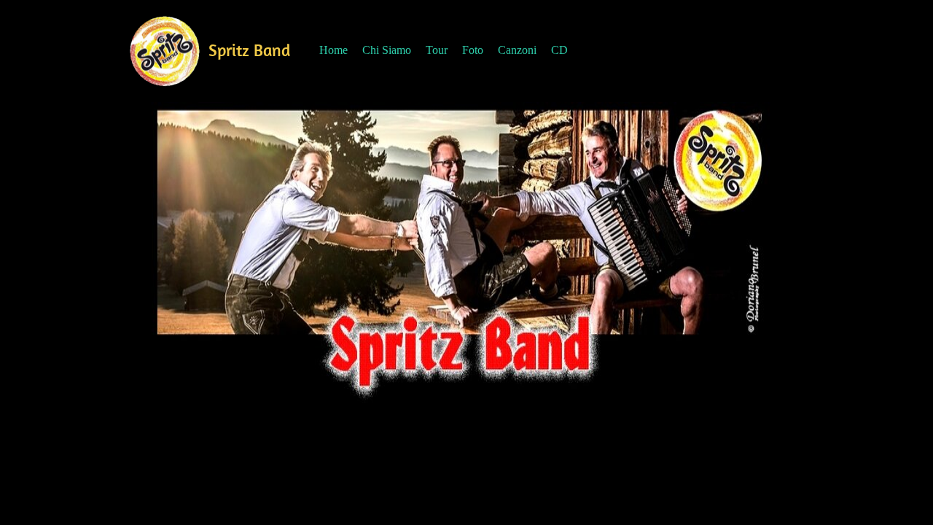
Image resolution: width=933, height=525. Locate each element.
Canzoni (517, 50)
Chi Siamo (386, 50)
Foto (472, 50)
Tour (437, 50)
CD (559, 50)
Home (333, 50)
